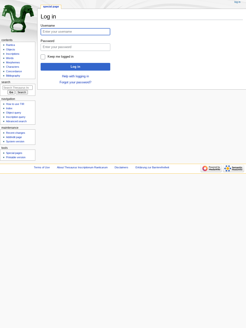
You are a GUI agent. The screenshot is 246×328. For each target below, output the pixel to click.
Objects (10, 49)
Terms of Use (42, 167)
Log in (75, 66)
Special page (51, 6)
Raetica (10, 44)
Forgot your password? (75, 82)
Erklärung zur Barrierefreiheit (152, 167)
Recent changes (15, 132)
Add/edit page (14, 137)
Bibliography (13, 75)
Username (48, 25)
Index (9, 108)
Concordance (14, 71)
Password (47, 41)
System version (15, 141)
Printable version (15, 157)
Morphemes (13, 62)
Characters (12, 66)
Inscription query (15, 116)
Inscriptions (12, 53)
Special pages (14, 153)
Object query (13, 112)
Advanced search (16, 121)
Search (5, 82)
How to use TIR (15, 104)
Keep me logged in (60, 56)
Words (10, 58)
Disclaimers (121, 167)
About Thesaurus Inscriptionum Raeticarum (82, 167)
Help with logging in (75, 76)
